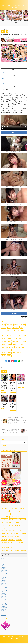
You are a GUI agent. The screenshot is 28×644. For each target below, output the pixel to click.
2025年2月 (3, 584)
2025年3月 (3, 583)
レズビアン (11, 333)
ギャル (8, 327)
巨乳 (20, 338)
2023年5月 (3, 615)
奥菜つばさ (4, 338)
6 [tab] (15, 25)
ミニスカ (22, 330)
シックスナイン (15, 327)
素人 (13, 347)
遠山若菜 (21, 349)
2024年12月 (4, 587)
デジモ (21, 327)
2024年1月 (3, 603)
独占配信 (21, 344)
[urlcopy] (22, 361)
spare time (14, 7)
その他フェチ (9, 324)
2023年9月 (3, 609)
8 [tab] (17, 25)
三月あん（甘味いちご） (6, 335)
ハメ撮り (8, 330)
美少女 (23, 347)
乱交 (20, 335)
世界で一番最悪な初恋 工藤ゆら (4, 405)
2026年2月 (3, 567)
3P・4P (3, 324)
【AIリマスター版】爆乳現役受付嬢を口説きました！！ (4, 385)
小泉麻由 (15, 338)
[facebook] (9, 361)
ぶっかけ (16, 324)
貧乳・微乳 (4, 349)
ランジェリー (4, 333)
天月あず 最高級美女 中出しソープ (21, 384)
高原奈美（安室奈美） (17, 352)
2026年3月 (3, 566)
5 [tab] (13, 25)
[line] (19, 361)
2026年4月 (3, 564)
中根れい (15, 335)
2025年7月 (3, 577)
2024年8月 (3, 593)
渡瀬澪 (9, 344)
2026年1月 (3, 568)
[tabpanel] (14, 17)
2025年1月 (3, 586)
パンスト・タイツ (15, 330)
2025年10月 (4, 573)
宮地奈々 (10, 338)
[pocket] (12, 361)
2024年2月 (3, 602)
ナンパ (3, 330)
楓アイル (24, 341)
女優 (3, 72)
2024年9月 (3, 592)
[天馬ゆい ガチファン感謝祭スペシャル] (15, 361)
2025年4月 (3, 581)
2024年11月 (4, 589)
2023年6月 (3, 613)
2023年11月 (4, 606)
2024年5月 (3, 597)
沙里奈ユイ (4, 344)
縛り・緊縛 (18, 347)
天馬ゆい (4, 78)
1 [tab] (8, 25)
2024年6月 (3, 596)
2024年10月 (4, 590)
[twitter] (6, 361)
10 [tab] (20, 25)
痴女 (3, 347)
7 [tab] (16, 25)
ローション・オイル (19, 333)
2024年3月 (3, 600)
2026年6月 (3, 561)
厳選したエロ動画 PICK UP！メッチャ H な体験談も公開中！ (14, 636)
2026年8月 (3, 558)
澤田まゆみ (15, 344)
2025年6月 (3, 579)
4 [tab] (12, 25)
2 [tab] (9, 25)
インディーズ (22, 324)
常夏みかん (4, 341)
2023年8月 (3, 610)
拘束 (9, 341)
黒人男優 (3, 355)
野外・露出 (4, 352)
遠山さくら (15, 349)
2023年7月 (3, 612)
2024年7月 (3, 594)
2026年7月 (3, 560)
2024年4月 (3, 599)
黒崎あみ (9, 355)
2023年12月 (4, 605)
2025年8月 (3, 576)
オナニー (3, 327)
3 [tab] (11, 25)
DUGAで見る (14, 132)
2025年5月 (3, 580)
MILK (3, 83)
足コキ (9, 349)
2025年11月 (4, 571)
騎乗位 (9, 352)
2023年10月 (4, 607)
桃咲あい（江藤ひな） (16, 341)
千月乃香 (24, 335)
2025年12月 (4, 570)
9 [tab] (19, 25)
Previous (1, 16)
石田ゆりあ (8, 347)
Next (27, 16)
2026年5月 (3, 563)
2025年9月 (3, 574)
